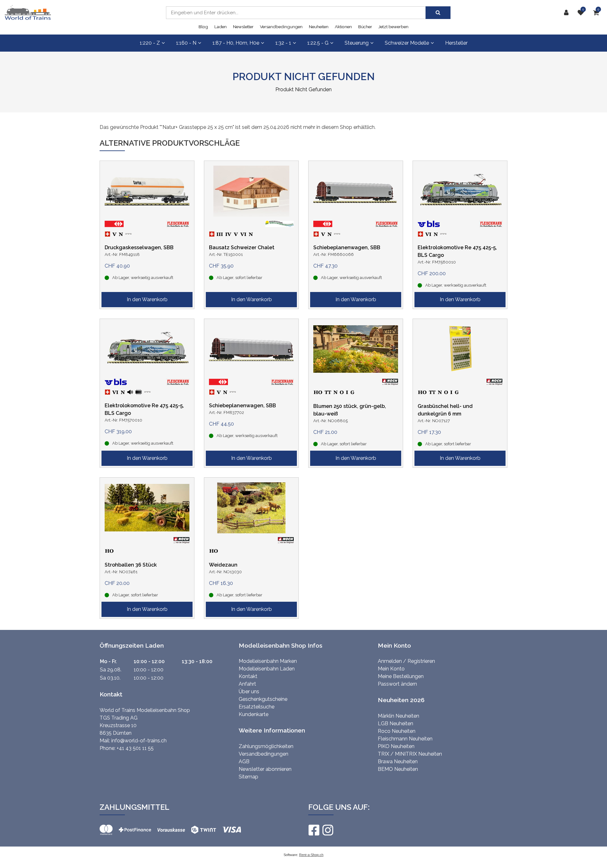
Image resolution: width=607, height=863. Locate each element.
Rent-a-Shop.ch (311, 855)
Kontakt (248, 676)
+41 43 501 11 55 (135, 748)
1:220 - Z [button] (150, 43)
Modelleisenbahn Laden (267, 669)
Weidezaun (223, 565)
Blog (203, 26)
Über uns (249, 691)
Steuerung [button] (357, 43)
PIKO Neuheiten (396, 746)
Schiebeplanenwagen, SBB (346, 247)
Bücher (365, 26)
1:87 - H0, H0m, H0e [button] (235, 43)
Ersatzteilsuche (256, 707)
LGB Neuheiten (395, 723)
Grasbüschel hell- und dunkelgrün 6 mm (445, 410)
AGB (244, 761)
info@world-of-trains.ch (139, 741)
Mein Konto (391, 669)
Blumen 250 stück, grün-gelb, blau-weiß (349, 410)
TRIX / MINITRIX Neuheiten (410, 754)
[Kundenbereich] (568, 12)
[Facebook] (313, 830)
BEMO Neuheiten (398, 769)
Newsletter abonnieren (265, 769)
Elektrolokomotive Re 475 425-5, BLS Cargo (457, 251)
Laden (220, 26)
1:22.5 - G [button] (317, 43)
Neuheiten (318, 26)
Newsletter (243, 26)
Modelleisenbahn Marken (268, 661)
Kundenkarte (253, 714)
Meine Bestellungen (401, 676)
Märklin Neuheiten (398, 716)
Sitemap (248, 777)
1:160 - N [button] (186, 43)
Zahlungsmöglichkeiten (266, 746)
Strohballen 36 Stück (131, 565)
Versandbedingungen (281, 26)
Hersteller (456, 43)
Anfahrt (247, 684)
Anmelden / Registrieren (406, 661)
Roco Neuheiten (396, 731)
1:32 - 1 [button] (283, 43)
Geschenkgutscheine (263, 699)
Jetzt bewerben (393, 26)
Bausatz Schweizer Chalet (241, 247)
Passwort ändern (397, 684)
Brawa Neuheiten (398, 761)
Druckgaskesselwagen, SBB (139, 247)
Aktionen (343, 26)
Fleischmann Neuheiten (405, 739)
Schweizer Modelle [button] (407, 43)
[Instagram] (327, 830)
